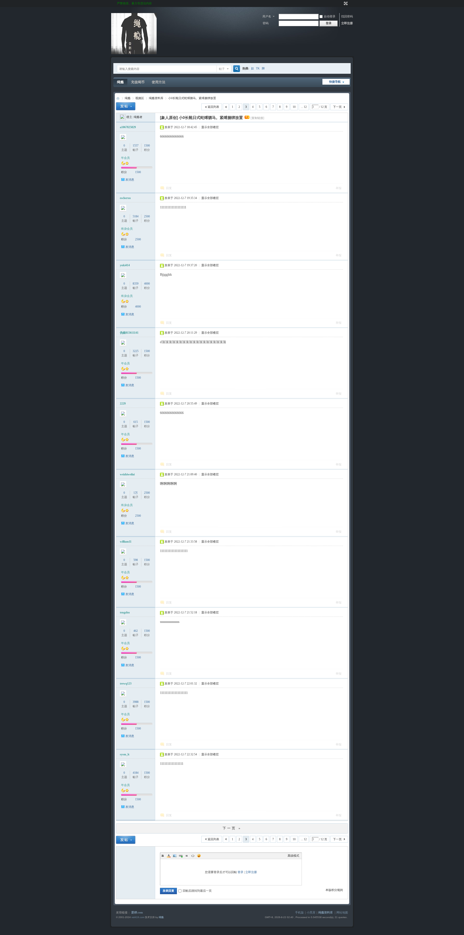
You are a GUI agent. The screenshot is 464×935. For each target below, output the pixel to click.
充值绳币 (138, 82)
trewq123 (125, 683)
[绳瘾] (134, 53)
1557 (135, 145)
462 (135, 631)
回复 (169, 188)
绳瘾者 (138, 117)
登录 (240, 872)
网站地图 (342, 912)
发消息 (129, 179)
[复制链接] (257, 118)
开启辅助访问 (341, 3)
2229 (123, 403)
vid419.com (137, 917)
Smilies (198, 855)
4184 (135, 772)
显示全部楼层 (210, 127)
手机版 (299, 912)
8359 (135, 283)
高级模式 (293, 855)
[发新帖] (125, 106)
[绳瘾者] (123, 117)
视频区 (139, 98)
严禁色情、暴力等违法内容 (134, 3)
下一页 (337, 107)
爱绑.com (137, 912)
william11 (125, 541)
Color (168, 855)
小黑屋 (311, 912)
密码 (265, 23)
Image (174, 855)
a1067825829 (128, 127)
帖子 (222, 69)
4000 (147, 283)
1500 (147, 145)
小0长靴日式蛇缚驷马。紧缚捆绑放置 (192, 98)
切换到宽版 (345, 3)
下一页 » (232, 828)
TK (258, 68)
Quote (186, 855)
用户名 (266, 16)
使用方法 (158, 82)
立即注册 (347, 23)
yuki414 (125, 265)
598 (135, 560)
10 (294, 107)
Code (192, 855)
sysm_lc (125, 754)
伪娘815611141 (129, 332)
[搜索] (235, 69)
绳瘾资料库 (156, 98)
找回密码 (347, 16)
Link (180, 855)
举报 (338, 188)
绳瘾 (120, 82)
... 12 (304, 107)
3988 (135, 702)
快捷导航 (335, 81)
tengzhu (125, 612)
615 (135, 422)
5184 (135, 216)
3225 (135, 351)
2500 (147, 216)
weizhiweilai (127, 474)
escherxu (125, 198)
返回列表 (213, 107)
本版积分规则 (334, 890)
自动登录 (329, 16)
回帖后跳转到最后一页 (197, 890)
